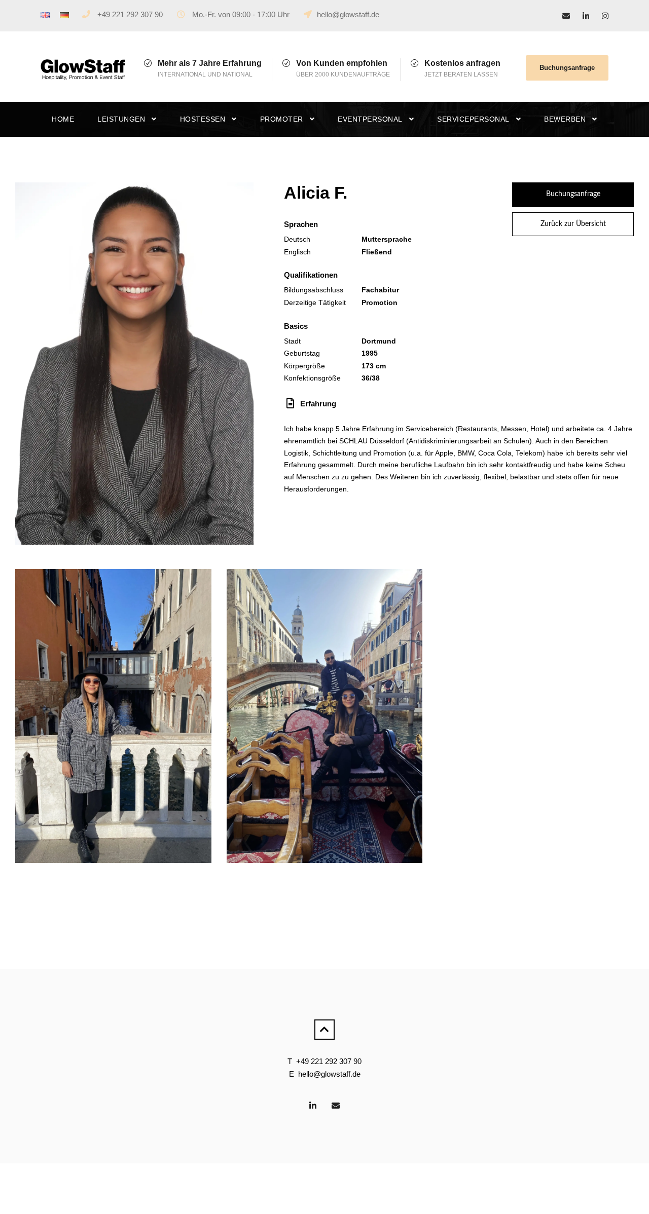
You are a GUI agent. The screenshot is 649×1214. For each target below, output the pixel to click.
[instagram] (605, 16)
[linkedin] (586, 16)
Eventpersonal (370, 119)
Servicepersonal (473, 119)
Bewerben (565, 119)
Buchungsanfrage (567, 67)
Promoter (281, 119)
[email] (566, 16)
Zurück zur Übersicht (573, 223)
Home (63, 119)
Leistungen (121, 119)
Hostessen (203, 119)
